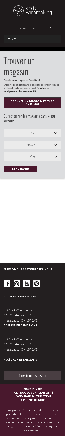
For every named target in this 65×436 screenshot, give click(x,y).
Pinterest (36, 283)
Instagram (17, 283)
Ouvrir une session (32, 375)
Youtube (26, 283)
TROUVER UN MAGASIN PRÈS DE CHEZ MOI (32, 102)
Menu (15, 39)
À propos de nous (33, 400)
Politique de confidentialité (33, 392)
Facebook (7, 283)
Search (48, 27)
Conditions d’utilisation (33, 396)
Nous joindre (33, 389)
